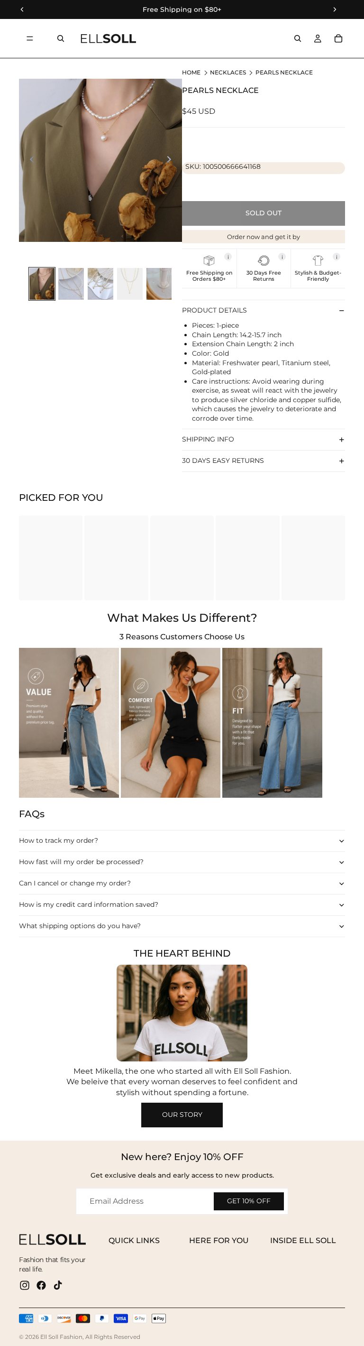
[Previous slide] (29, 160)
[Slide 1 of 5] (42, 284)
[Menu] (30, 38)
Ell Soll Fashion (61, 1336)
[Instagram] (24, 1285)
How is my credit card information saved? (88, 904)
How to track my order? (58, 840)
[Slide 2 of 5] (71, 284)
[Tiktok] (58, 1285)
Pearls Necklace (284, 72)
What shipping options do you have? (80, 926)
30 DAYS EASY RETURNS (223, 460)
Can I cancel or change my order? (75, 883)
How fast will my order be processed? (81, 861)
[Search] (60, 38)
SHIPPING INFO (208, 439)
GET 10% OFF (249, 1201)
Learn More (261, 306)
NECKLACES (228, 72)
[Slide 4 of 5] (130, 284)
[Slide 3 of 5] (100, 284)
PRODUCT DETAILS (214, 310)
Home (191, 72)
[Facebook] (41, 1285)
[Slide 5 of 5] (159, 284)
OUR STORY (182, 1114)
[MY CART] (338, 38)
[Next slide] (171, 160)
